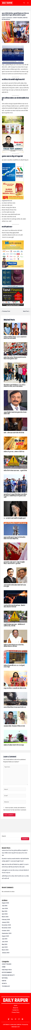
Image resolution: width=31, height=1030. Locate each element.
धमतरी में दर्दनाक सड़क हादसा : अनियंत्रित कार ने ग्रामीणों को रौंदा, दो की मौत (14, 625)
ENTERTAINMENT (7, 972)
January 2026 (5, 922)
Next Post (26, 311)
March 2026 (5, 916)
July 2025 (4, 938)
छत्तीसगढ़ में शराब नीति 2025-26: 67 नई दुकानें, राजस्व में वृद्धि (14, 666)
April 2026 (5, 914)
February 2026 (6, 919)
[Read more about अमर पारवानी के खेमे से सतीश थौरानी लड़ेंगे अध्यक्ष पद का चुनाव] (15, 575)
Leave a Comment (7, 17)
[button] (24, 3)
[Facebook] (19, 1019)
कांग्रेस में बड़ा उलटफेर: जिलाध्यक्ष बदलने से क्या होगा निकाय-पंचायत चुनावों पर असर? (15, 358)
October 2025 (6, 930)
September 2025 (6, 933)
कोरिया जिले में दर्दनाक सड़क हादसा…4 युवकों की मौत (15, 470)
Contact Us (15, 1010)
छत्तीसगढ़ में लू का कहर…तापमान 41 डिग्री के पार (14, 452)
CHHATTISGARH (17, 17)
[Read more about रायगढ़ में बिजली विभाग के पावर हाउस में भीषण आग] (15, 698)
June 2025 (5, 941)
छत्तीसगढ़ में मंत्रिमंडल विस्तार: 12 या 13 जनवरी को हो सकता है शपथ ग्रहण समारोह (15, 338)
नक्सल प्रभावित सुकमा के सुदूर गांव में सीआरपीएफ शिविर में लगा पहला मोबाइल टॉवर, (14, 538)
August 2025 (5, 936)
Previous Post (5, 311)
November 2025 (6, 927)
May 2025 (4, 944)
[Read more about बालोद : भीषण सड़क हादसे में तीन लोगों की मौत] (15, 424)
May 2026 (4, 911)
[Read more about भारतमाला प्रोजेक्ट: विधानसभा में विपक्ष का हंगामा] (15, 717)
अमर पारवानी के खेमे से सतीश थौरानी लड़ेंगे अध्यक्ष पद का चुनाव (15, 586)
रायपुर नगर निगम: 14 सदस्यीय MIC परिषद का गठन (15, 688)
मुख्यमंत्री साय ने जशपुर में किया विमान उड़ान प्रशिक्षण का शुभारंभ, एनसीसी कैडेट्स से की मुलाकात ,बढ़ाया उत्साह (15, 495)
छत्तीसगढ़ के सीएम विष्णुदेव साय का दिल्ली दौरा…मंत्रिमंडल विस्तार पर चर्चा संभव (14, 645)
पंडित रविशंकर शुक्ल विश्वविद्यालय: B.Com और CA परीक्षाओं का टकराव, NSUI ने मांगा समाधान (14, 386)
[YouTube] (22, 1019)
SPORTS (4, 983)
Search (4, 836)
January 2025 (5, 952)
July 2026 (4, 905)
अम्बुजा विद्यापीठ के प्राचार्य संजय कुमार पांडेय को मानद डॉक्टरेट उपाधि (15, 413)
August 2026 (5, 903)
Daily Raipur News (7, 969)
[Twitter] (8, 1019)
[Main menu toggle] (28, 3)
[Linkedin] (12, 1019)
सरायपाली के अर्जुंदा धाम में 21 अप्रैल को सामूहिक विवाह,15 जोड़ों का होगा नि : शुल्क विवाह (14, 563)
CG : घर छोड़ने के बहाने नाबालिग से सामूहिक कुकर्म (14, 518)
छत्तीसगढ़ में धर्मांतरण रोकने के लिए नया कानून (14, 745)
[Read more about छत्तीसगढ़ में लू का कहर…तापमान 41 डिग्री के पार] (15, 443)
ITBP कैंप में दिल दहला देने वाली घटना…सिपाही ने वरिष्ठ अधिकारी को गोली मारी (14, 606)
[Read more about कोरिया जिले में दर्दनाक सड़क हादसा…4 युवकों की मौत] (15, 462)
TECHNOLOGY (6, 986)
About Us (15, 1007)
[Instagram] (15, 1019)
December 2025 (6, 925)
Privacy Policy (15, 1012)
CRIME (3, 967)
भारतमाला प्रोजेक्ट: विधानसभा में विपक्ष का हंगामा (14, 726)
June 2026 (5, 908)
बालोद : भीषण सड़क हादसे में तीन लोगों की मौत (14, 433)
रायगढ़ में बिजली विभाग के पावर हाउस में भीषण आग (15, 707)
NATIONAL (5, 978)
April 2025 (5, 947)
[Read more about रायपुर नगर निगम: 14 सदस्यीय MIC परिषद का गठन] (15, 678)
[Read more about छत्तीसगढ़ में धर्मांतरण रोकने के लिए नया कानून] (15, 736)
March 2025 (5, 950)
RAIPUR (25, 17)
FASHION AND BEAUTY (8, 975)
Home (15, 1005)
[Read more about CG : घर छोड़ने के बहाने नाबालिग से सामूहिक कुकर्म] (15, 508)
